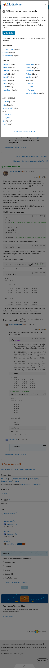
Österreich (29, 71)
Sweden (28, 77)
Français (31, 90)
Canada (5, 52)
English (30, 87)
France (5, 80)
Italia (4, 87)
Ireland (5, 83)
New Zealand (7, 108)
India (4, 105)
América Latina (8, 49)
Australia (6, 102)
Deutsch (31, 83)
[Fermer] (45, 4)
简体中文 (8, 115)
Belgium (5, 64)
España (5, 74)
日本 (4, 121)
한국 (4, 124)
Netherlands (30, 64)
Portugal (29, 74)
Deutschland (7, 71)
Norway (28, 68)
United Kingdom (31, 93)
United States (7, 56)
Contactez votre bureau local (24, 132)
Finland (5, 77)
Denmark (6, 68)
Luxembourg (7, 90)
